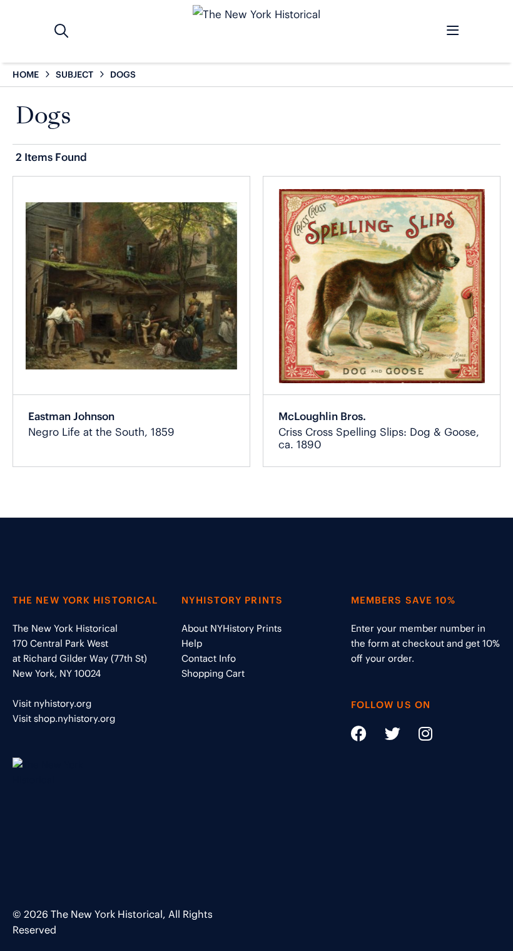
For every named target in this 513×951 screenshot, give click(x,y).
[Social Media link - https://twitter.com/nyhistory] (384, 736)
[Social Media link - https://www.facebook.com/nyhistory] (359, 736)
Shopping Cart (213, 673)
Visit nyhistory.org (52, 703)
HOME (26, 74)
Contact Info (208, 658)
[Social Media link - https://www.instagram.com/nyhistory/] (417, 736)
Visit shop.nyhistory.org (64, 718)
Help (191, 643)
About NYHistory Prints (231, 628)
